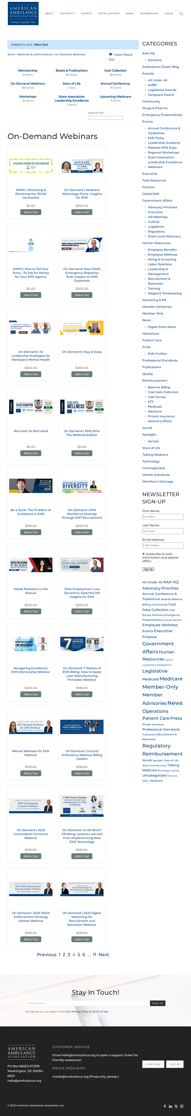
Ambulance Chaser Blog (160, 67)
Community (151, 101)
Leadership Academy (164, 143)
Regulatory (156, 231)
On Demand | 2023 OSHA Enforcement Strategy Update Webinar (31, 917)
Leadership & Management (157, 665)
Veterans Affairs (160, 421)
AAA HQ (148, 53)
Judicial (153, 222)
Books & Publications (71, 70)
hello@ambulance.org (24, 1080)
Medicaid (155, 406)
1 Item (117, 54)
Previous (47, 954)
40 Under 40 (157, 80)
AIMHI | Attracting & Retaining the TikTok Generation (30, 194)
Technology (151, 461)
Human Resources (156, 243)
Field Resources (154, 180)
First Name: (151, 511)
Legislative (156, 226)
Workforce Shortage (157, 481)
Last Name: (151, 525)
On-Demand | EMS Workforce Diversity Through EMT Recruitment (82, 514)
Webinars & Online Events (34, 54)
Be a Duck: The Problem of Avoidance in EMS (31, 512)
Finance (148, 187)
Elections (155, 60)
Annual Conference (115, 83)
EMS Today (156, 138)
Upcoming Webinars (115, 96)
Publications (151, 367)
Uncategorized (153, 468)
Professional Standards (160, 360)
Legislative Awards (162, 90)
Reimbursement (154, 380)
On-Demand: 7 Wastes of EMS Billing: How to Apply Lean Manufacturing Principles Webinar (82, 674)
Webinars (155, 167)
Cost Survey (157, 397)
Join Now (153, 1064)
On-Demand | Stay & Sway (82, 352)
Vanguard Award (161, 95)
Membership (149, 13)
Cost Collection (115, 70)
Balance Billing (159, 387)
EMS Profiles (157, 353)
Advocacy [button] (67, 13)
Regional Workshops (163, 152)
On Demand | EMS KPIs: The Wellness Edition (82, 433)
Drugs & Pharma (155, 108)
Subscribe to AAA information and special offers (160, 557)
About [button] (49, 13)
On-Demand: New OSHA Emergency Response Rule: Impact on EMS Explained (82, 274)
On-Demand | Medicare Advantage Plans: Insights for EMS (82, 194)
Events (147, 121)
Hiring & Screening (162, 259)
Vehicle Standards (156, 475)
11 (94, 954)
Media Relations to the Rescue (31, 591)
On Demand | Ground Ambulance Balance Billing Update (82, 755)
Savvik (147, 428)
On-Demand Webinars (70, 54)
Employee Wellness (162, 254)
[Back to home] (23, 13)
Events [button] (87, 13)
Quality (147, 374)
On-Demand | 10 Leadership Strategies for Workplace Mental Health (30, 355)
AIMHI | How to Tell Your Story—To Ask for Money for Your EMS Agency (30, 273)
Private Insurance (161, 416)
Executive (149, 174)
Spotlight (149, 434)
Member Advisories (157, 307)
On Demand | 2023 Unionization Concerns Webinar (31, 834)
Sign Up (157, 1003)
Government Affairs (157, 200)
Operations (150, 333)
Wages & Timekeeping (165, 293)
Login (169, 13)
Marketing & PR (154, 300)
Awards (148, 73)
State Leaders (109, 13)
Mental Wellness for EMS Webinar (30, 753)
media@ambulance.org (70, 1076)
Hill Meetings (157, 217)
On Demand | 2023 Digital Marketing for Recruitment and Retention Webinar (81, 918)
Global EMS (150, 194)
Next (103, 954)
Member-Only (152, 313)
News (130, 13)
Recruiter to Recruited (31, 431)
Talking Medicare (155, 454)
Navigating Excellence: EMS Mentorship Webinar (30, 670)
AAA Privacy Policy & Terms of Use (86, 1011)
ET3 (150, 402)
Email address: (153, 539)
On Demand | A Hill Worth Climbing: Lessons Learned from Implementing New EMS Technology (82, 835)
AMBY (152, 85)
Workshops (27, 96)
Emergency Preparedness (162, 115)
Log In (175, 1064)
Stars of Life (72, 83)
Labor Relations (160, 264)
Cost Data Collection (163, 392)
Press (146, 347)
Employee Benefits (162, 250)
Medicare (155, 411)
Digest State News (162, 327)
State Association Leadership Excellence (72, 98)
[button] (181, 13)
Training (154, 288)
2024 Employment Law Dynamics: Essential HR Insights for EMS (82, 593)
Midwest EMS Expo (162, 147)
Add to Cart (31, 212)
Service (153, 441)
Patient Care (152, 340)
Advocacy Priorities (162, 207)
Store (11, 54)
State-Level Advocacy (164, 236)
